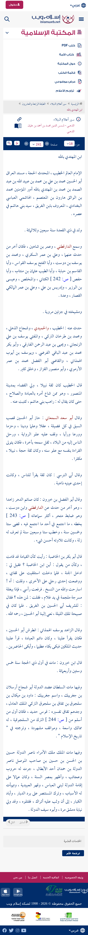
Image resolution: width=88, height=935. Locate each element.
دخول (13, 4)
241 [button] (39, 144)
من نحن (17, 877)
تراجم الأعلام (65, 90)
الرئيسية (75, 104)
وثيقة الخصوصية (74, 877)
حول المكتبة (66, 63)
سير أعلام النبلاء (58, 104)
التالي (12, 822)
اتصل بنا (32, 877)
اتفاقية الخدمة (51, 877)
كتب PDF (68, 45)
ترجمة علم (73, 853)
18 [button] (71, 143)
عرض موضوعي (65, 81)
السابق (22, 822)
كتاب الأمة (66, 54)
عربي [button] (76, 5)
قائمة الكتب (66, 72)
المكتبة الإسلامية (49, 32)
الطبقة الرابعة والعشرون (34, 104)
